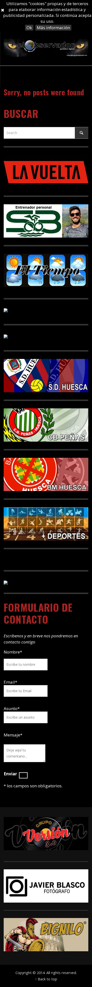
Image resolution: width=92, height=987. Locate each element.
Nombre (13, 652)
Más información (53, 27)
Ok (29, 27)
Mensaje (13, 735)
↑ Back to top (46, 979)
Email (9, 682)
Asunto (12, 708)
